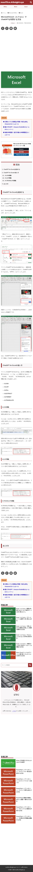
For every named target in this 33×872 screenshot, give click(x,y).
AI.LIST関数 (9, 178)
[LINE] (11, 28)
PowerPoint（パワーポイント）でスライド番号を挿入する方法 (24, 790)
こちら (14, 711)
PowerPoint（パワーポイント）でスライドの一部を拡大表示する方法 (24, 771)
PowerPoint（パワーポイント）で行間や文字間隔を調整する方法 (24, 818)
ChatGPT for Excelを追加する (12, 169)
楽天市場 (21, 152)
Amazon (21, 149)
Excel (26, 6)
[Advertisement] (16, 51)
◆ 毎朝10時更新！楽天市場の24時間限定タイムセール (16, 133)
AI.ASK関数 (9, 175)
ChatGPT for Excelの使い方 (11, 172)
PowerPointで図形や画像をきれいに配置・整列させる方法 (24, 799)
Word (15, 6)
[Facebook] (7, 28)
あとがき (6, 183)
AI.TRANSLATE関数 (11, 180)
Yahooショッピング (21, 154)
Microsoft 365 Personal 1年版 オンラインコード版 (22, 144)
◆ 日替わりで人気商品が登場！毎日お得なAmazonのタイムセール (15, 123)
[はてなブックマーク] (15, 28)
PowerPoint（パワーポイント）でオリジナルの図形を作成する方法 (24, 808)
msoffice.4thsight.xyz (12, 2)
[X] (2, 28)
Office (5, 6)
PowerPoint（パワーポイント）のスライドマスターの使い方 (24, 780)
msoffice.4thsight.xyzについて (13, 867)
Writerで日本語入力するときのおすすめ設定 (24, 761)
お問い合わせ (24, 867)
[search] (30, 665)
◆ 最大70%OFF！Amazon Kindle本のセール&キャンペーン (16, 128)
